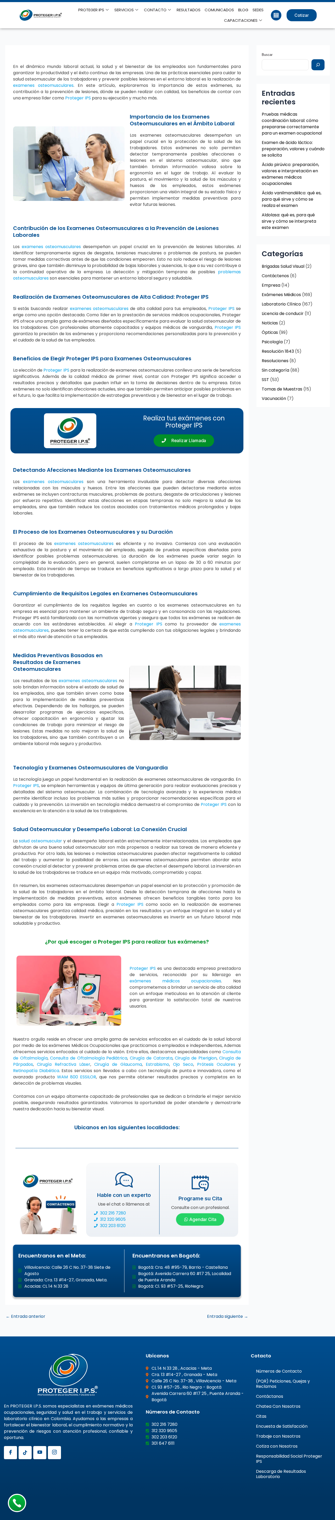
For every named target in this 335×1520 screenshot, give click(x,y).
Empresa (271, 285)
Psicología (272, 342)
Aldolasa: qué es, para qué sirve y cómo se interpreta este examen (289, 221)
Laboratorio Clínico (281, 304)
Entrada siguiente (227, 1316)
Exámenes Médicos (281, 295)
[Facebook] (10, 1452)
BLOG (243, 10)
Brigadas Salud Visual (283, 266)
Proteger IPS (78, 98)
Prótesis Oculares (216, 1064)
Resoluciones (275, 361)
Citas (261, 1416)
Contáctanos (269, 1396)
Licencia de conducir (283, 314)
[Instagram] (54, 1452)
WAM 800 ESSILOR (76, 1077)
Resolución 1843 (278, 351)
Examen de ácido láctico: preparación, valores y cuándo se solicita (293, 149)
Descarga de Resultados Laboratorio (281, 1474)
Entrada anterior (25, 1316)
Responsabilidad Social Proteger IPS (289, 1458)
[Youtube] (39, 1452)
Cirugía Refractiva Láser (63, 1064)
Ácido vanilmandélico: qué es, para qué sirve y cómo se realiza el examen (291, 199)
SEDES (258, 10)
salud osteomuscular (40, 841)
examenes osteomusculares (43, 85)
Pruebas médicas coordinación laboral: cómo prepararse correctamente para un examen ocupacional (292, 123)
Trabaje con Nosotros (278, 1436)
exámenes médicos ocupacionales (175, 981)
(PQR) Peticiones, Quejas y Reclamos (283, 1383)
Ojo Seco (183, 1064)
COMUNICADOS (219, 10)
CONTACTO (155, 10)
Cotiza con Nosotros (277, 1446)
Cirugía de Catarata (151, 1058)
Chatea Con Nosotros (278, 1406)
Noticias (270, 323)
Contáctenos (275, 276)
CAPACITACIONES (241, 20)
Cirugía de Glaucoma (118, 1064)
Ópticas (270, 332)
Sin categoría (275, 370)
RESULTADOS (188, 10)
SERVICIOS (124, 10)
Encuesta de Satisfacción (282, 1426)
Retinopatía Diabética (36, 1071)
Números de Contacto (279, 1371)
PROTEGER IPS (91, 10)
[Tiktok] (25, 1452)
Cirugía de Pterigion (195, 1058)
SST (265, 380)
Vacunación (274, 398)
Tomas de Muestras (282, 389)
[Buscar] (318, 64)
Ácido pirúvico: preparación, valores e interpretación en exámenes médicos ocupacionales (290, 174)
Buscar (267, 55)
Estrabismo (157, 1064)
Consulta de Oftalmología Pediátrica (88, 1058)
